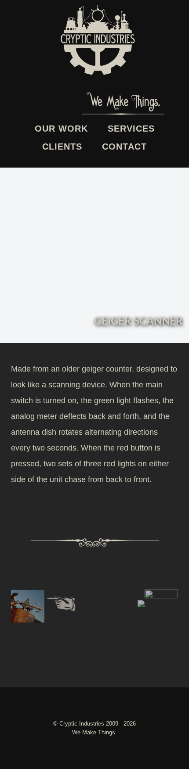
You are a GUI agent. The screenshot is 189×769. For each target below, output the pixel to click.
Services (131, 128)
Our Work (61, 128)
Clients (62, 146)
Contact (124, 146)
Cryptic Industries (82, 723)
